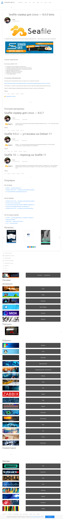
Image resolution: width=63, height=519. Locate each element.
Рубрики (7, 265)
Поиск (30, 514)
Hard (38, 2)
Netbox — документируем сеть (13, 188)
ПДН (21, 514)
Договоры (25, 514)
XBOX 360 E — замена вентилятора (14, 221)
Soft (34, 2)
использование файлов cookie (37, 516)
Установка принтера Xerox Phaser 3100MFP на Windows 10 (20, 204)
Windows (20, 2)
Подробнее (24, 119)
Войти (38, 514)
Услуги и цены (8, 253)
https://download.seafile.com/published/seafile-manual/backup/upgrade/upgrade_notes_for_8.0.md (27, 83)
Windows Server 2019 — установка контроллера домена (19, 208)
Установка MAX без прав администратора (16, 191)
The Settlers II (31, 331)
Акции (6, 270)
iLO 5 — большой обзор (12, 223)
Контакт (4, 514)
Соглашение (16, 514)
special (17, 93)
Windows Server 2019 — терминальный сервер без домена (20, 189)
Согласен (50, 516)
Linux (25, 2)
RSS (34, 514)
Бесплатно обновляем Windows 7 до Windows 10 (17, 206)
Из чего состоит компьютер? (13, 203)
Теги (6, 268)
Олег (13, 19)
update (13, 93)
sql (12, 151)
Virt (30, 2)
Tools (45, 2)
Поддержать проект (11, 96)
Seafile (22, 93)
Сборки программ (10, 219)
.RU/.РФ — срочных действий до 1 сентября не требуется (19, 217)
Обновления (8, 258)
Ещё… (50, 2)
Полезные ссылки (9, 263)
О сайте (10, 514)
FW (41, 2)
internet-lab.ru (9, 2)
